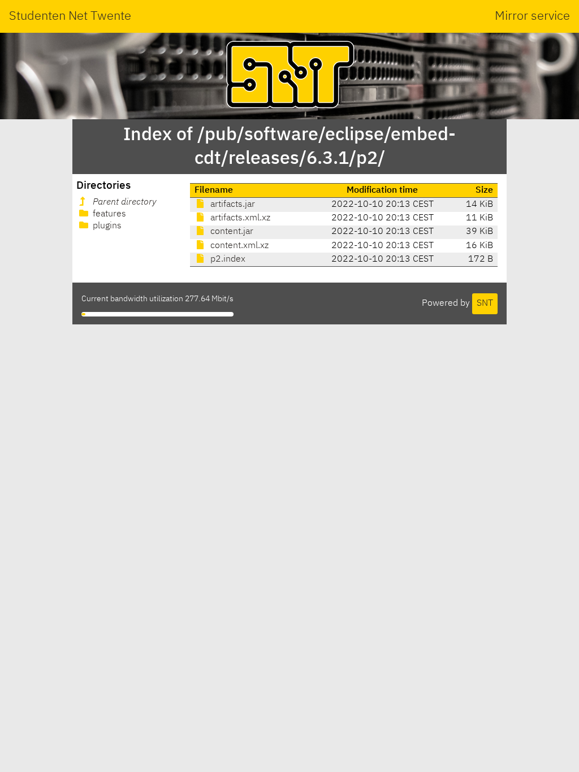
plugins (106, 226)
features (108, 214)
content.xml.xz (238, 245)
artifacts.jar (231, 204)
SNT (485, 303)
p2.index (226, 259)
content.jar (230, 231)
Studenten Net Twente (70, 16)
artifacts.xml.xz (239, 218)
